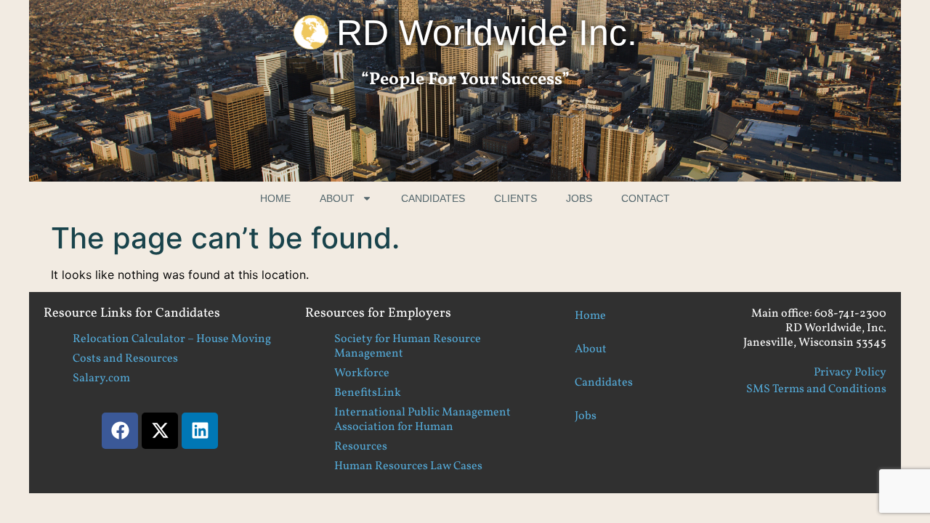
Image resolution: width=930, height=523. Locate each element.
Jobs (579, 198)
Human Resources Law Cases (408, 466)
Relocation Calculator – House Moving (172, 339)
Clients (515, 198)
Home (275, 198)
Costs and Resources (125, 359)
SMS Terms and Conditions (816, 389)
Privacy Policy (850, 373)
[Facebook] (120, 431)
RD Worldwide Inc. (486, 32)
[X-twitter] (160, 431)
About (337, 198)
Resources (360, 447)
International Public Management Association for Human (422, 420)
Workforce (361, 373)
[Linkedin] (200, 431)
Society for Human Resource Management (407, 346)
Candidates (433, 198)
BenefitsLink (367, 393)
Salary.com (101, 378)
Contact (645, 198)
